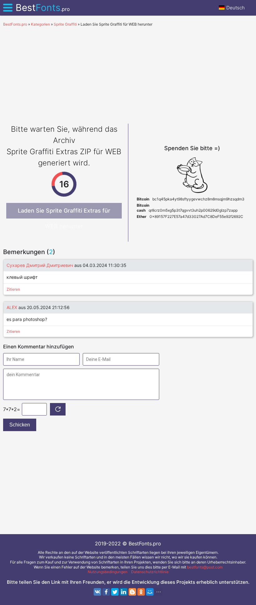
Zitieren (13, 289)
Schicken (19, 424)
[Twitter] (115, 592)
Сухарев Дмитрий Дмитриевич (40, 265)
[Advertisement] (128, 73)
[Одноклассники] (141, 592)
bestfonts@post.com (205, 567)
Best (43, 7)
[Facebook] (106, 592)
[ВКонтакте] (97, 592)
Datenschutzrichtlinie (150, 571)
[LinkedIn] (123, 592)
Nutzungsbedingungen (107, 571)
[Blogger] (132, 592)
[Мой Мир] (150, 592)
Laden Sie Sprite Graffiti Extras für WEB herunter (64, 213)
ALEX (12, 307)
